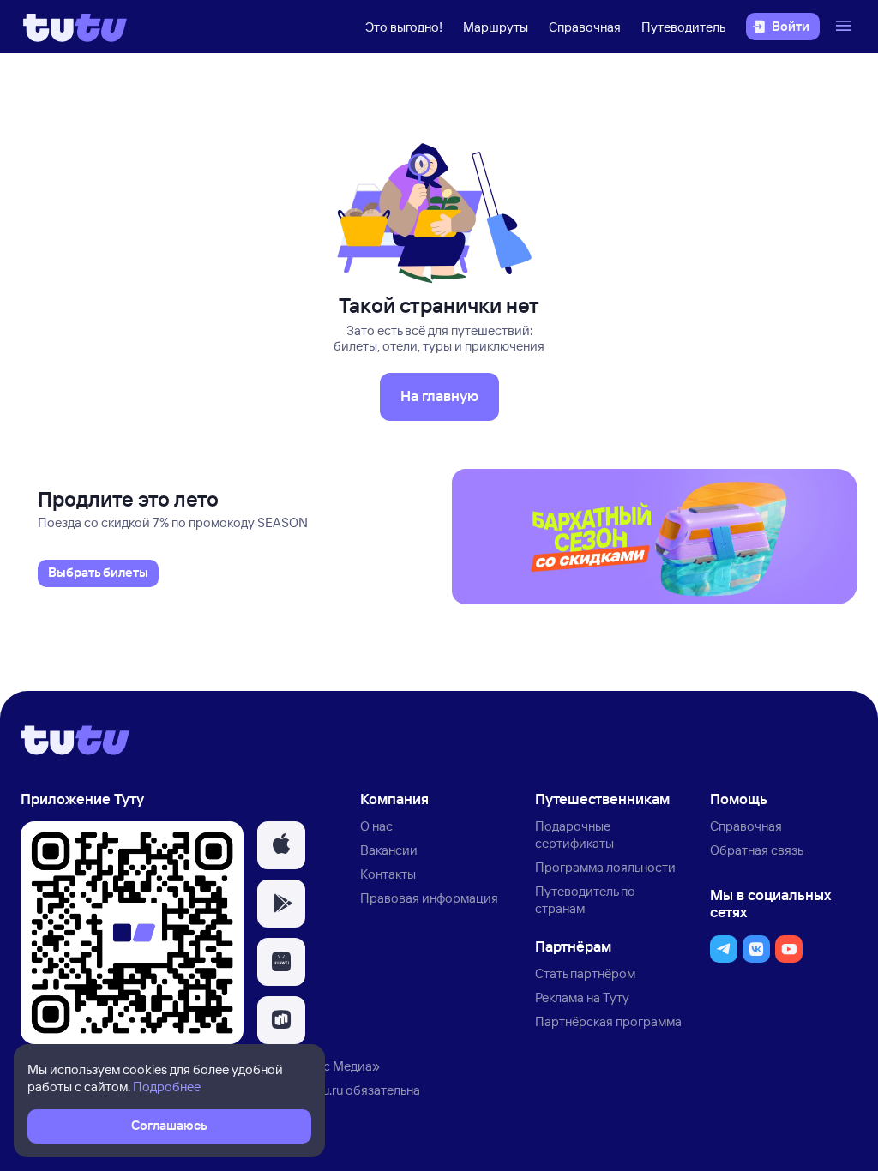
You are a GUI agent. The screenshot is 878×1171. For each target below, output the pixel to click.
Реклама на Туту (582, 997)
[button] (281, 845)
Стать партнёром (585, 973)
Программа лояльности (605, 867)
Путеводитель (683, 27)
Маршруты (495, 27)
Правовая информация (429, 898)
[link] (98, 573)
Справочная (585, 27)
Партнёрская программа (608, 1021)
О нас (376, 826)
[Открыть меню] (845, 26)
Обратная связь (756, 850)
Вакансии (389, 850)
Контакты (388, 874)
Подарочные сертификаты (574, 834)
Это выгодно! (403, 27)
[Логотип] (75, 26)
